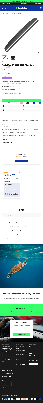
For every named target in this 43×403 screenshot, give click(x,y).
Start (3, 13)
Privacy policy (32, 355)
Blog (3, 361)
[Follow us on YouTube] (9, 384)
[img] (6, 172)
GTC (30, 351)
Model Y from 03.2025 (7, 78)
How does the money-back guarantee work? (12, 230)
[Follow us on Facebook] (3, 384)
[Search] (5, 8)
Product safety (5, 139)
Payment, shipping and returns (33, 361)
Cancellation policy (33, 357)
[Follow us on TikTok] (3, 387)
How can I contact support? (9, 238)
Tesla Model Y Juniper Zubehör (20, 351)
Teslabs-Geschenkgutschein (34, 348)
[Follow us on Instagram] (6, 384)
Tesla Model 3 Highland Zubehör (20, 359)
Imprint (30, 353)
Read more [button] (7, 195)
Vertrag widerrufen (33, 364)
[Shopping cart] (40, 8)
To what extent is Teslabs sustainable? (11, 234)
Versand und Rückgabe (7, 142)
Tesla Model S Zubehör (20, 361)
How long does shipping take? (10, 218)
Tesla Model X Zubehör (20, 364)
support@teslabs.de (7, 353)
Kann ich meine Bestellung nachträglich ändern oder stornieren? (16, 226)
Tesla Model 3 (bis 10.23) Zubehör (21, 355)
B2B (30, 346)
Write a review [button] (21, 161)
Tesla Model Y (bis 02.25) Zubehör (21, 347)
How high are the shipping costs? (10, 222)
